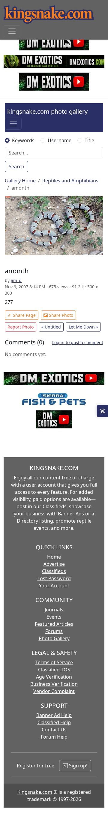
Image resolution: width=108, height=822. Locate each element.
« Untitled (51, 327)
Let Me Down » (83, 327)
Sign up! (77, 765)
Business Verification (54, 684)
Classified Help (54, 722)
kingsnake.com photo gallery (47, 111)
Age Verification (54, 677)
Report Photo (21, 327)
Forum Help (54, 737)
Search (16, 166)
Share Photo (60, 315)
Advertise (54, 564)
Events (54, 617)
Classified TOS (54, 669)
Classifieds (54, 571)
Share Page (24, 315)
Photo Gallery (54, 638)
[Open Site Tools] (102, 411)
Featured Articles (54, 624)
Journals (54, 609)
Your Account (54, 585)
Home (54, 557)
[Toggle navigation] (12, 31)
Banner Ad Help (54, 715)
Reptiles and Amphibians (70, 180)
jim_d (16, 280)
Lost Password (54, 578)
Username (59, 140)
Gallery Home (20, 180)
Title (89, 140)
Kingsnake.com (34, 792)
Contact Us (54, 729)
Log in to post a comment (77, 342)
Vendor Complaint (54, 691)
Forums (54, 631)
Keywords (23, 140)
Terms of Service (54, 662)
